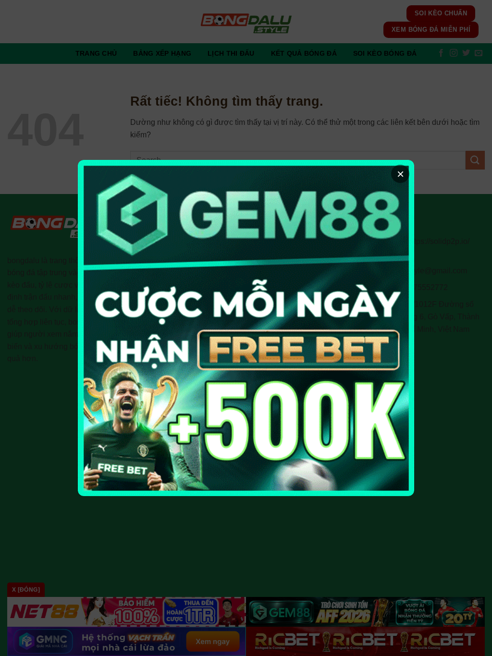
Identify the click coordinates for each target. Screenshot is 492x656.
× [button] (400, 174)
